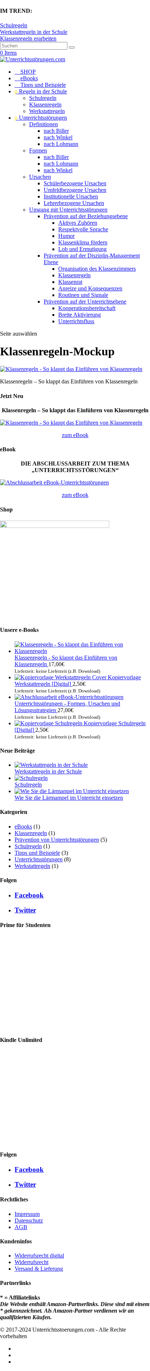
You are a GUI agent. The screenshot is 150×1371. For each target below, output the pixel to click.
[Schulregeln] (31, 778)
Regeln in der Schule (41, 91)
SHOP (25, 72)
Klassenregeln (45, 104)
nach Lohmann (61, 144)
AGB (21, 1227)
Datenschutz (29, 1220)
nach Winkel (58, 137)
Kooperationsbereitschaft (86, 308)
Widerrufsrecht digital (39, 1255)
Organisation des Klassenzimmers (97, 269)
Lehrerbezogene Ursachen (74, 203)
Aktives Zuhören (77, 223)
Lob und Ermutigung (82, 249)
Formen (38, 150)
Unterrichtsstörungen (41, 118)
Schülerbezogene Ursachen (75, 183)
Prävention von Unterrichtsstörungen (57, 840)
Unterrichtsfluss (76, 321)
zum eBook (75, 435)
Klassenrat (70, 282)
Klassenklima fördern (82, 242)
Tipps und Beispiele (40, 85)
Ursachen (40, 177)
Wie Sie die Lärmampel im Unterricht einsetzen (69, 798)
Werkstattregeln (47, 111)
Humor (66, 236)
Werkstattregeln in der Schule (33, 32)
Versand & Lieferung (39, 1269)
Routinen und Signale (83, 295)
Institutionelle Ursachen (71, 196)
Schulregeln (13, 25)
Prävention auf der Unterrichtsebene (85, 301)
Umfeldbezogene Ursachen (75, 190)
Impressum (27, 1214)
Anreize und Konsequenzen (90, 288)
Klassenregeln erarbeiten (28, 38)
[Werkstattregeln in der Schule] (51, 765)
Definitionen (43, 124)
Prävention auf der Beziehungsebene (86, 216)
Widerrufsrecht (31, 1262)
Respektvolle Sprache (83, 229)
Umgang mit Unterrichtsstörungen (68, 209)
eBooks (26, 78)
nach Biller (56, 131)
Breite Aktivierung (79, 315)
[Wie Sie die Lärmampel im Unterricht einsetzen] (72, 791)
